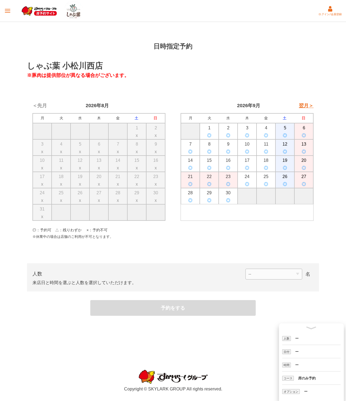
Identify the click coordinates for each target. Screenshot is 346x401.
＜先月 (39, 105)
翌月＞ (306, 105)
